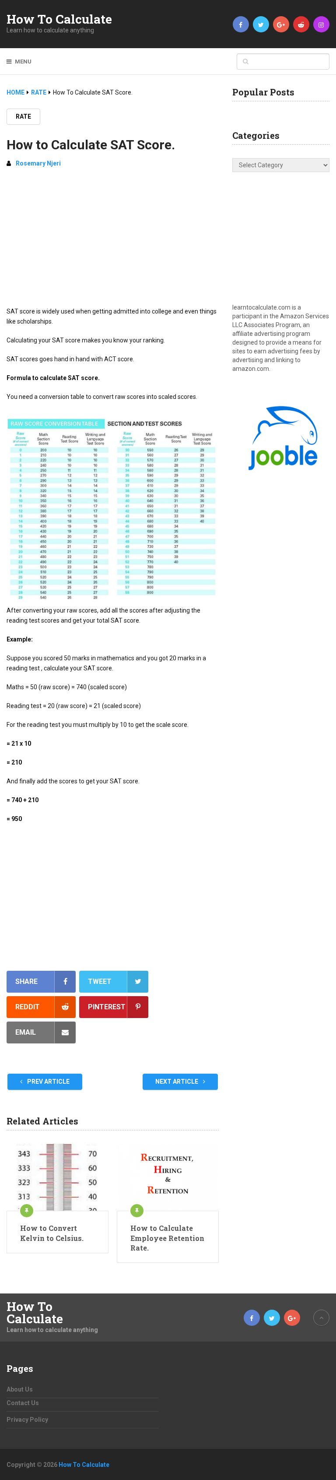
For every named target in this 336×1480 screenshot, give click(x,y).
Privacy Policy (27, 1419)
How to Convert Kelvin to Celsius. (52, 1232)
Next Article (177, 1081)
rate (23, 116)
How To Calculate (59, 19)
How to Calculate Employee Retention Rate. (167, 1237)
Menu (23, 61)
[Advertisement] (113, 241)
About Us (20, 1389)
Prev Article (48, 1081)
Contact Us (23, 1402)
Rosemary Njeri (38, 163)
